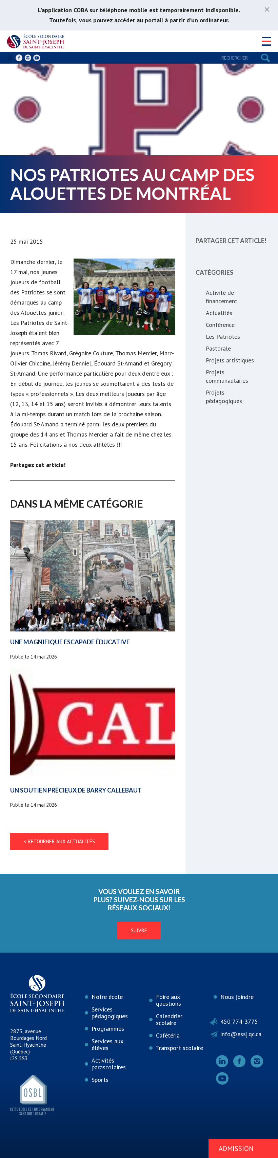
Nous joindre (237, 997)
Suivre (139, 930)
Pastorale (218, 348)
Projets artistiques (230, 360)
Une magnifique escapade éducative (70, 642)
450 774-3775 (239, 1021)
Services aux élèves (107, 1044)
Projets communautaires (227, 376)
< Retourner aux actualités (59, 841)
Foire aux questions (168, 1000)
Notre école (107, 997)
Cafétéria (168, 1035)
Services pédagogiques (110, 1012)
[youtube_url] (36, 58)
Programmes (108, 1028)
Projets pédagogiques (224, 396)
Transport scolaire (179, 1048)
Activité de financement (221, 297)
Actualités (219, 313)
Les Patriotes (223, 336)
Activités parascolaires (109, 1063)
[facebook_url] (19, 58)
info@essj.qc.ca (240, 1034)
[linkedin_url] (10, 58)
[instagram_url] (27, 58)
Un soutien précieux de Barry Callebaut (76, 790)
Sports (100, 1080)
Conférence (220, 325)
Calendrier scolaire (169, 1019)
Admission (236, 1148)
